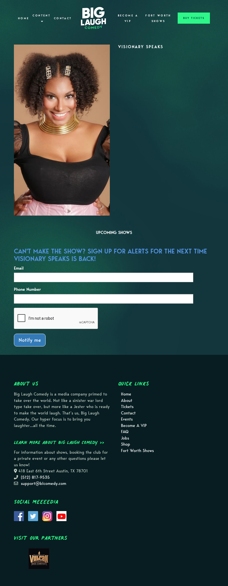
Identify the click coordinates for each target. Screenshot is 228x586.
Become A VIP (128, 18)
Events (127, 419)
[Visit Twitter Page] (33, 515)
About (126, 400)
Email (19, 268)
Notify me (30, 340)
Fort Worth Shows (158, 18)
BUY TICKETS (193, 18)
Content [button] (42, 15)
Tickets (127, 406)
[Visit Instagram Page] (47, 515)
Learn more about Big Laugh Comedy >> (59, 442)
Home (23, 18)
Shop (125, 444)
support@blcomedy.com (43, 483)
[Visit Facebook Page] (19, 515)
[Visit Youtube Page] (61, 515)
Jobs (125, 438)
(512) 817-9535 (35, 477)
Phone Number (27, 289)
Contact (63, 18)
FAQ (124, 431)
